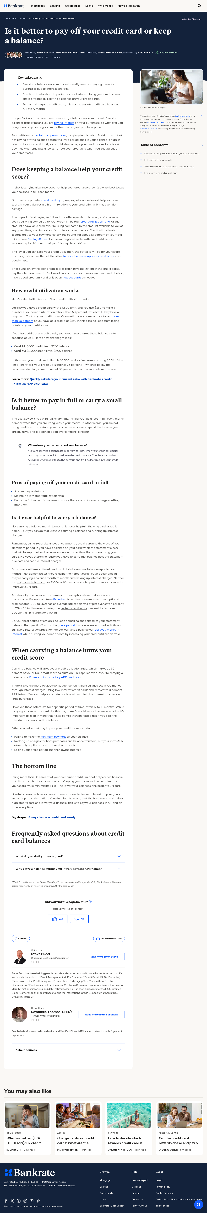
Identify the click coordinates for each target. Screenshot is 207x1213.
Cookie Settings (164, 1193)
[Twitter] (12, 1201)
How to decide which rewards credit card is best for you (125, 1143)
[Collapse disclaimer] (201, 115)
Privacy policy (163, 1186)
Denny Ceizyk (170, 1149)
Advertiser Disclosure (191, 19)
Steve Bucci (44, 52)
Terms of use (162, 1205)
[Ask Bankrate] (198, 1204)
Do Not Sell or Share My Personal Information (179, 1199)
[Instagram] (19, 1201)
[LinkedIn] (25, 1201)
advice (22, 18)
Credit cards (106, 1193)
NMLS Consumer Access (53, 1181)
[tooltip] (90, 902)
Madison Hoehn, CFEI (110, 52)
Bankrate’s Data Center (112, 1205)
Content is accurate (148, 128)
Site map (136, 1186)
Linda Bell (15, 1149)
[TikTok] (38, 1201)
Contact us (137, 1199)
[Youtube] (32, 1201)
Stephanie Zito (146, 52)
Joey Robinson (69, 1149)
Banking (104, 1186)
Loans (103, 1199)
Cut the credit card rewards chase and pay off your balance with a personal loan (179, 1145)
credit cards (10, 18)
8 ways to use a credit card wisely (51, 817)
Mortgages (105, 1180)
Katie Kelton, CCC (121, 1149)
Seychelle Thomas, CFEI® (71, 52)
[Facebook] (6, 1201)
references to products (156, 122)
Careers (136, 1193)
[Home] (14, 5)
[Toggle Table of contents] (202, 145)
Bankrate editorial (183, 116)
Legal (159, 1180)
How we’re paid (140, 1180)
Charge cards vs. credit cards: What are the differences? (75, 1143)
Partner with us (139, 1205)
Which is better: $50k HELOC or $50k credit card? (23, 1143)
